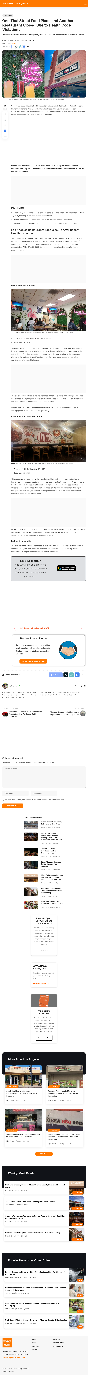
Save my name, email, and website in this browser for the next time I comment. (35, 800)
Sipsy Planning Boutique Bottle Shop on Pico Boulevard (51, 864)
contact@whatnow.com (14, 1357)
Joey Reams (56, 827)
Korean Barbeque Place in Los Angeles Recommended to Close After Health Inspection (64, 1136)
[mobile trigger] (86, 3)
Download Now (44, 1038)
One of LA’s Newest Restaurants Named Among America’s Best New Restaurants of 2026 (51, 837)
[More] (28, 47)
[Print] (24, 47)
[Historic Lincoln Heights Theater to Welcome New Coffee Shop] (31, 891)
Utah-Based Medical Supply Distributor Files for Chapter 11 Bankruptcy (36, 1320)
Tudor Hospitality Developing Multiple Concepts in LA (49, 851)
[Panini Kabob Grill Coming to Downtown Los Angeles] (31, 825)
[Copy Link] (20, 47)
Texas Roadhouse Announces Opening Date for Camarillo (30, 1201)
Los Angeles (77, 1193)
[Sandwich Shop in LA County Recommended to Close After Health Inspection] (23, 1076)
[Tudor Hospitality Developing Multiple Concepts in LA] (31, 852)
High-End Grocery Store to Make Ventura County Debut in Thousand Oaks (52, 877)
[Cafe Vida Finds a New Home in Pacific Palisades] (31, 905)
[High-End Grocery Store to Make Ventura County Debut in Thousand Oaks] (31, 878)
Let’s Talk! (44, 950)
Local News (8, 15)
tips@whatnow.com (40, 983)
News (80, 1280)
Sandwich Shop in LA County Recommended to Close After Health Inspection (21, 1093)
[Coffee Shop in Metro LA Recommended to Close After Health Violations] (23, 1120)
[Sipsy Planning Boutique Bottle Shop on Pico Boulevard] (31, 865)
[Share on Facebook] (11, 47)
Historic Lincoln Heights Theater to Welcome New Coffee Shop (51, 890)
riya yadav (10, 1100)
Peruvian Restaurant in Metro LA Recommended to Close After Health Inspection (63, 1093)
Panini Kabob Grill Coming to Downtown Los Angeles (52, 823)
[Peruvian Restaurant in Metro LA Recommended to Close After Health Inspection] (64, 1076)
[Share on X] (16, 47)
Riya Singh (13, 43)
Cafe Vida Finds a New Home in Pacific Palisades (52, 903)
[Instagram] (81, 686)
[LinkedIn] (85, 686)
